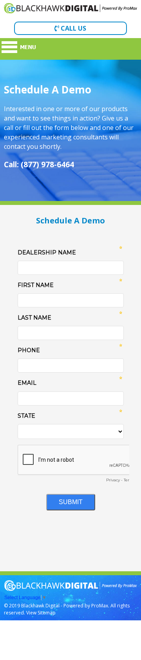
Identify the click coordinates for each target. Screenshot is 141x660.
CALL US (72, 28)
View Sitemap (41, 612)
